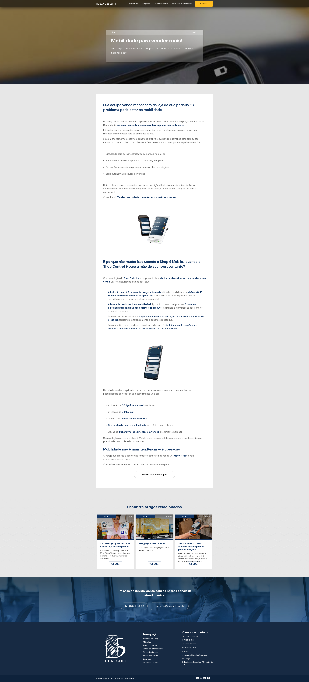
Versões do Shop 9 (151, 638)
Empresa (146, 3)
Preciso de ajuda (150, 655)
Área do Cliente (161, 3)
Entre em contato (151, 662)
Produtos (133, 3)
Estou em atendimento (182, 3)
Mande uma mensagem (154, 474)
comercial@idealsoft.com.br (194, 655)
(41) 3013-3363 (189, 647)
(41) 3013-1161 (188, 640)
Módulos (147, 642)
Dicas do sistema (150, 652)
